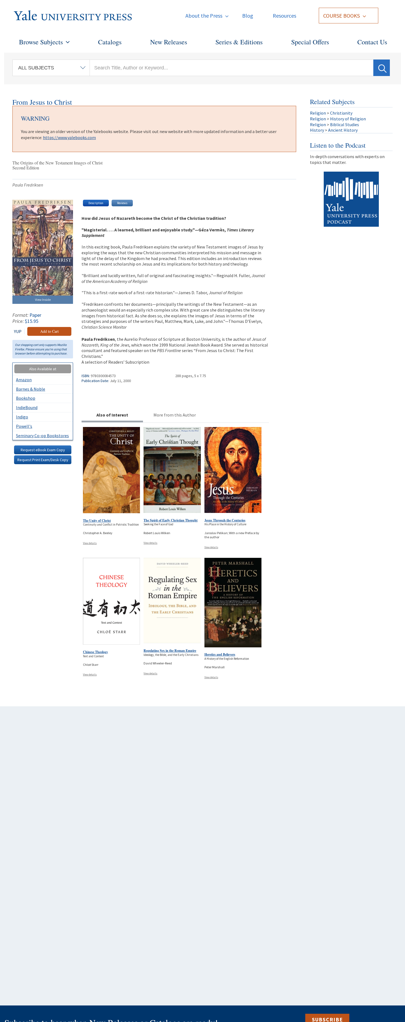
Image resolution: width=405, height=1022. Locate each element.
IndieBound (26, 407)
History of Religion (348, 118)
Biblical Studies (344, 124)
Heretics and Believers (219, 654)
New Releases (168, 41)
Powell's (24, 426)
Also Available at (42, 368)
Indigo (22, 417)
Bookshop (25, 398)
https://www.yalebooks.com (69, 137)
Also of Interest (112, 415)
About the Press (203, 15)
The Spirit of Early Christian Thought (171, 520)
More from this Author (174, 415)
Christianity (341, 113)
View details (90, 543)
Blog (247, 15)
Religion (318, 113)
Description (95, 203)
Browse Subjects (41, 41)
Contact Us (372, 41)
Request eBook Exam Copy (43, 449)
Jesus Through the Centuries (224, 520)
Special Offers (310, 41)
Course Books (341, 15)
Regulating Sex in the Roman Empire (170, 650)
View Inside (43, 300)
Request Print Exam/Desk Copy (42, 459)
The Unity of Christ (97, 520)
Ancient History (343, 130)
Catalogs (109, 41)
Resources (284, 15)
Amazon (24, 379)
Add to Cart (49, 331)
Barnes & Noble (30, 389)
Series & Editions (239, 41)
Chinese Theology (95, 652)
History (317, 130)
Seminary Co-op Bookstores (42, 435)
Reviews (122, 203)
